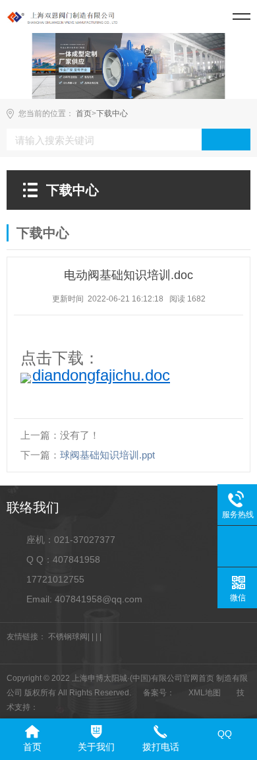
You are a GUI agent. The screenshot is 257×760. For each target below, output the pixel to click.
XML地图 (204, 692)
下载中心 (112, 113)
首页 (84, 113)
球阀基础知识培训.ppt (107, 454)
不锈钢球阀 (68, 636)
